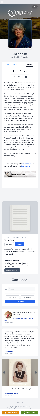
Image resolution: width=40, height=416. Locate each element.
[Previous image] (4, 372)
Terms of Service (25, 408)
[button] (20, 372)
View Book (9, 244)
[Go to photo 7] (20, 383)
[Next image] (36, 372)
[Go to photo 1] (13, 383)
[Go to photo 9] (22, 383)
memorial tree (27, 164)
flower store (25, 166)
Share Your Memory (12, 270)
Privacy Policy (14, 408)
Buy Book (19, 244)
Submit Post (20, 301)
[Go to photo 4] (17, 383)
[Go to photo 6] (19, 383)
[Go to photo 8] (21, 383)
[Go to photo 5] (18, 383)
